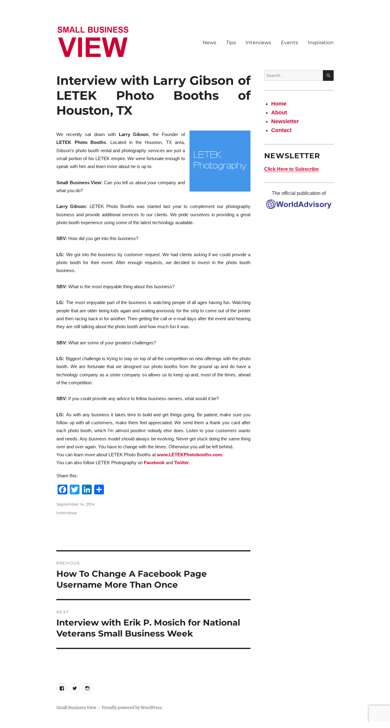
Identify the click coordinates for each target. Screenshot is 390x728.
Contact (281, 130)
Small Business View (76, 707)
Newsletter (285, 121)
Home (278, 104)
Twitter (181, 462)
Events (289, 42)
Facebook (154, 462)
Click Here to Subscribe (291, 169)
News (209, 42)
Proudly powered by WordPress (132, 707)
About (279, 112)
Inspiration (321, 42)
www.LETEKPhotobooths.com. (190, 454)
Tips (231, 42)
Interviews (258, 42)
